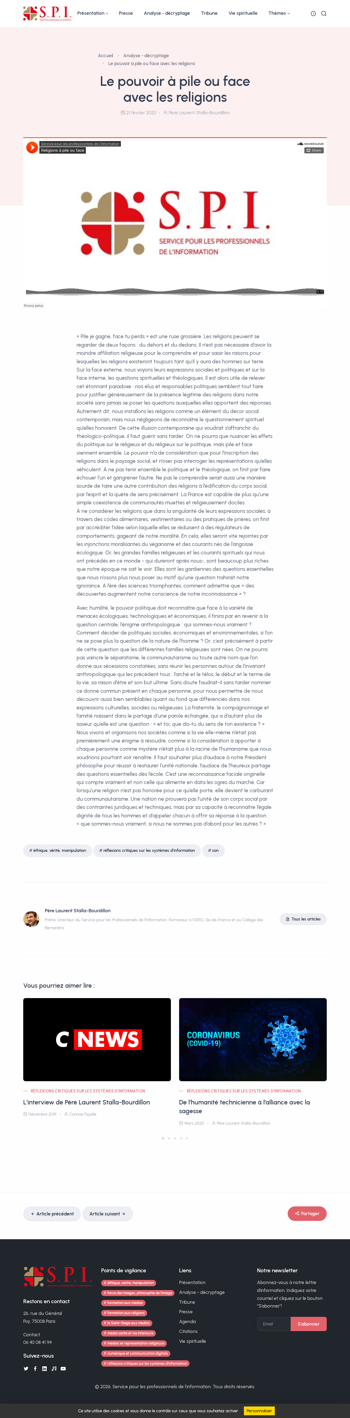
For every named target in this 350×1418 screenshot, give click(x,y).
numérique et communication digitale (137, 1353)
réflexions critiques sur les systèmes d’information (149, 850)
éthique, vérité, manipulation (59, 850)
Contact (31, 1334)
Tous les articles (306, 919)
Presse (126, 13)
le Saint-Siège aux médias (128, 1323)
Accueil (105, 55)
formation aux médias (125, 1303)
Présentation (90, 13)
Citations (188, 1331)
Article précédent (55, 1214)
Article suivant (104, 1214)
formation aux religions (126, 1313)
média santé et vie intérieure (130, 1333)
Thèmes (277, 13)
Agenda (187, 1321)
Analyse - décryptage (167, 13)
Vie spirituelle (243, 13)
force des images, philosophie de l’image (139, 1293)
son (215, 850)
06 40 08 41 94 (37, 1342)
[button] (163, 1138)
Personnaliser (259, 1410)
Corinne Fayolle (82, 1114)
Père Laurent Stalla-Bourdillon (77, 911)
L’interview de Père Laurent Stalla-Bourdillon (86, 1102)
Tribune (209, 13)
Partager (310, 1213)
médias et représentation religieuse (135, 1343)
